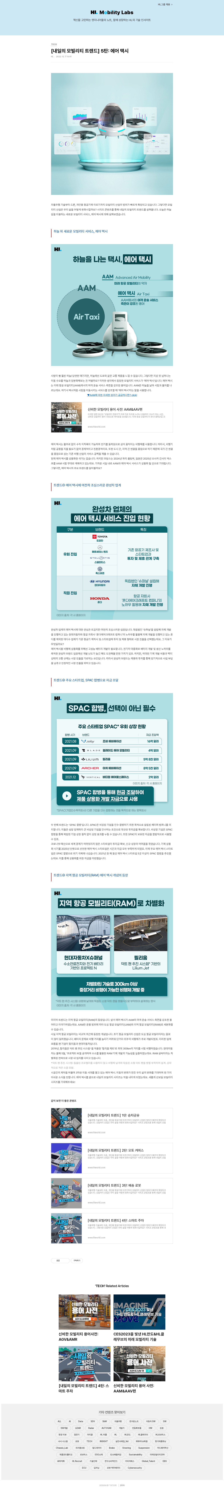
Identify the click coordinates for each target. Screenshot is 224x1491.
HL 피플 (103, 1434)
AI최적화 (61, 1461)
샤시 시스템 (63, 1441)
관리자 (122, 1485)
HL (115, 1434)
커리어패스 (129, 1461)
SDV (93, 1421)
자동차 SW (150, 1421)
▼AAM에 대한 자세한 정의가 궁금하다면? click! (112, 395)
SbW (104, 1421)
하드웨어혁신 (162, 1448)
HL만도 (127, 1434)
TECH (89, 1441)
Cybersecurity (135, 1468)
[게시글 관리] (66, 1260)
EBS (165, 1461)
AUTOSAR (106, 1428)
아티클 (90, 1434)
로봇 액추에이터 (113, 1468)
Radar (91, 1428)
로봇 (77, 1441)
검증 (162, 1428)
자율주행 (118, 1421)
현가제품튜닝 (160, 1441)
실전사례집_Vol (122, 1441)
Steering (126, 1448)
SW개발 (64, 1428)
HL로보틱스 (160, 1434)
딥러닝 (96, 1468)
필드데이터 (96, 1448)
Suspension (144, 1448)
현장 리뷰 (62, 1434)
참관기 (77, 1434)
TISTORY (113, 1485)
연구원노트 (134, 1421)
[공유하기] (62, 1260)
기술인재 (93, 1461)
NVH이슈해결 (142, 1441)
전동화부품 (136, 1428)
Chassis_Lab (62, 1448)
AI (70, 1421)
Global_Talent (148, 1461)
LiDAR (78, 1428)
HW (150, 1428)
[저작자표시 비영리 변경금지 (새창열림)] (87, 1260)
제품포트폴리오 (66, 1454)
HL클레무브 (143, 1434)
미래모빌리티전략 (157, 1454)
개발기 (121, 1428)
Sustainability (135, 1454)
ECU (84, 1468)
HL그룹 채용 (164, 4)
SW (164, 1421)
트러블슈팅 (80, 1448)
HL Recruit (77, 1461)
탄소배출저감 (115, 1454)
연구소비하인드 (111, 1461)
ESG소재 (99, 1454)
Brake (112, 1448)
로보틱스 (83, 1454)
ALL (59, 1421)
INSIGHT (104, 1441)
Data (80, 1421)
